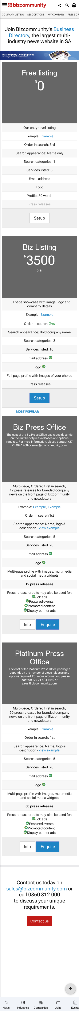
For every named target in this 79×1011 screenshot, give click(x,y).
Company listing (13, 14)
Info (27, 624)
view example (49, 528)
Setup (39, 218)
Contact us (39, 921)
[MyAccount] (74, 5)
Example (46, 136)
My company (56, 14)
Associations (36, 14)
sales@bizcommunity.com (49, 445)
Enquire (48, 624)
